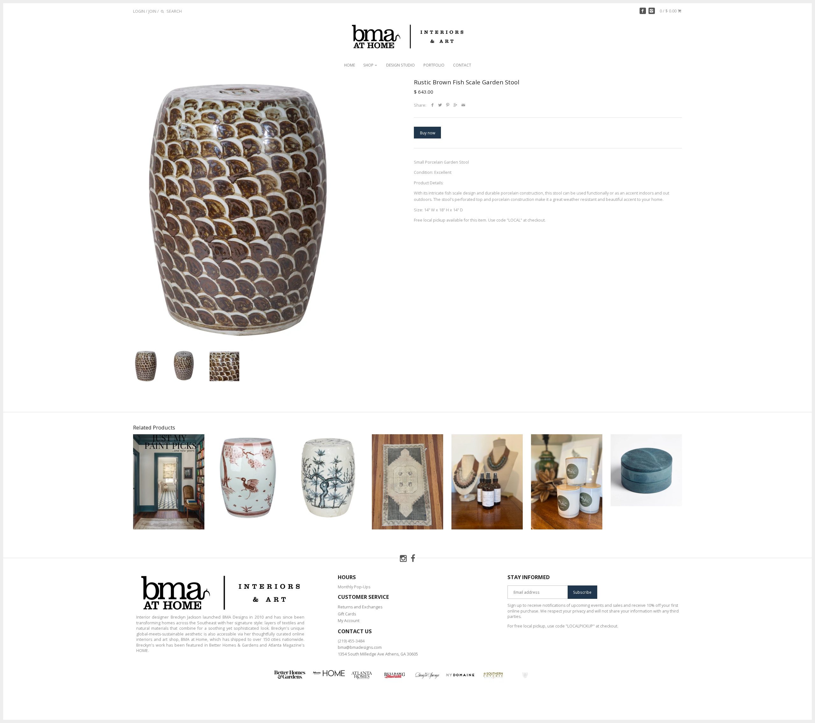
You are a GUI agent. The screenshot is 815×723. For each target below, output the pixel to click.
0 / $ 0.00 (668, 11)
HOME (349, 64)
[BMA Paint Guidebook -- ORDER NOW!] (168, 481)
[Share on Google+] (455, 105)
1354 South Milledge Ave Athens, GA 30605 (378, 654)
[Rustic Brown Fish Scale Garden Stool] (240, 210)
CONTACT (462, 64)
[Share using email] (463, 105)
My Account (348, 620)
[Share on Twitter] (440, 105)
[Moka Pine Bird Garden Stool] (248, 481)
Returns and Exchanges (360, 607)
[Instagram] (651, 11)
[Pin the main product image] (447, 105)
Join (152, 11)
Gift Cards (347, 614)
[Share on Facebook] (432, 105)
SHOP (368, 64)
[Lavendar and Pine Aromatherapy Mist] (487, 481)
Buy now (427, 132)
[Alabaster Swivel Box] (646, 481)
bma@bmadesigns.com (360, 647)
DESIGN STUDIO (400, 64)
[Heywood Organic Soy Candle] (566, 481)
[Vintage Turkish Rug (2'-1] (407, 481)
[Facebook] (643, 11)
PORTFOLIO (433, 64)
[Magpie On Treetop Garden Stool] (328, 481)
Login (139, 11)
